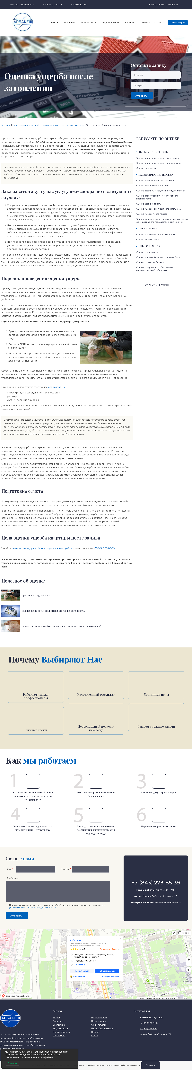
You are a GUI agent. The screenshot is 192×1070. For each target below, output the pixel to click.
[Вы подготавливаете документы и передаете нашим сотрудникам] (33, 815)
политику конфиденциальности (125, 1065)
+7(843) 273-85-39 (104, 548)
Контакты (159, 22)
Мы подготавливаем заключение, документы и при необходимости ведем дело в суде (96, 830)
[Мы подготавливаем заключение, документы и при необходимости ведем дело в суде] (96, 815)
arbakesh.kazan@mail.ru (168, 902)
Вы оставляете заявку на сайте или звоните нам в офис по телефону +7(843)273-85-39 (33, 796)
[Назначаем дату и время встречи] (159, 781)
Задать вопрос (178, 23)
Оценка (54, 22)
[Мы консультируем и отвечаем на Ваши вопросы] (96, 781)
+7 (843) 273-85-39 (155, 882)
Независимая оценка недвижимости (62, 125)
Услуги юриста (88, 22)
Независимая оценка (25, 125)
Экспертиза (69, 22)
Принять (150, 1065)
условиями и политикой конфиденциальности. (32, 907)
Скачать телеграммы (156, 284)
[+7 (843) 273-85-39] (155, 875)
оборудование (57, 387)
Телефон (66, 869)
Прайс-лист (146, 22)
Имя (10, 869)
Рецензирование (110, 22)
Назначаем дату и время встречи (159, 792)
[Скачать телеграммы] (139, 285)
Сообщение (13, 878)
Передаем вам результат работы (159, 826)
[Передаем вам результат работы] (159, 815)
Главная (6, 125)
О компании (128, 22)
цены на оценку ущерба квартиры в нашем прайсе (42, 548)
